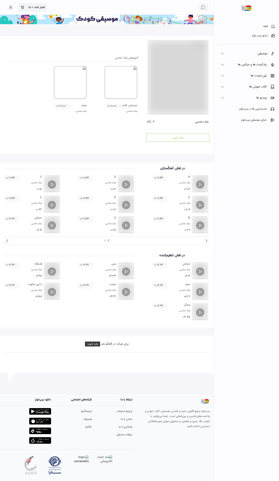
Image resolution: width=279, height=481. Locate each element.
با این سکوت (35, 284)
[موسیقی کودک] (107, 23)
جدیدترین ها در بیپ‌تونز (253, 108)
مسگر (187, 305)
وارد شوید (92, 344)
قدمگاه (38, 264)
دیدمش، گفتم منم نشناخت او (121, 105)
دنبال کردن (178, 138)
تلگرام (88, 427)
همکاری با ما (125, 427)
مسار (84, 105)
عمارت (112, 284)
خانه (265, 26)
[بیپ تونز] (246, 8)
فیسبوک (87, 419)
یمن (114, 264)
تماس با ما (126, 419)
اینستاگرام (86, 411)
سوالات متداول (124, 434)
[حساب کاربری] (11, 7)
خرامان (38, 218)
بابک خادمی (132, 111)
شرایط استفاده (124, 411)
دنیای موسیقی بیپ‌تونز (254, 120)
